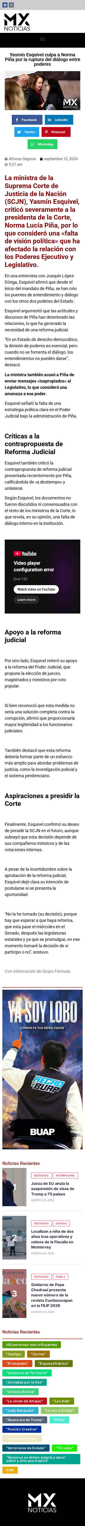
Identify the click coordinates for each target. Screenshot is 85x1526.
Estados (61, 1223)
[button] (43, 39)
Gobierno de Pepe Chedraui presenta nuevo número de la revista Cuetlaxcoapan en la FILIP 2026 (51, 1295)
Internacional (65, 1175)
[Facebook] (5, 5)
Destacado (41, 1175)
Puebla (60, 1276)
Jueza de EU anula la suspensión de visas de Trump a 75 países (52, 1188)
